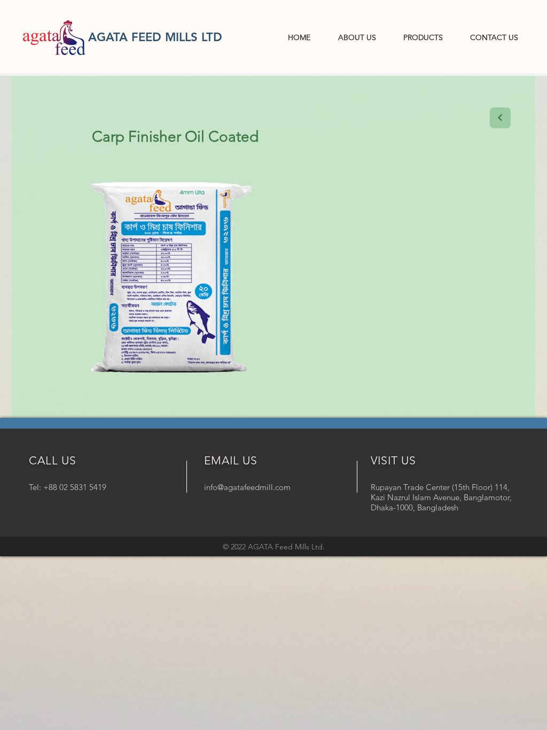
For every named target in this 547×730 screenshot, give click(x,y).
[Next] (500, 117)
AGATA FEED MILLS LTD (155, 37)
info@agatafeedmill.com (247, 487)
